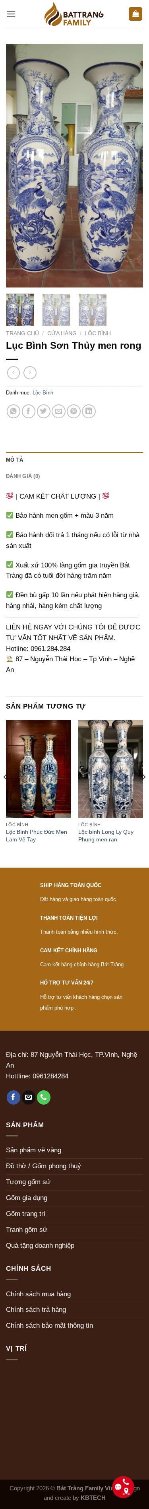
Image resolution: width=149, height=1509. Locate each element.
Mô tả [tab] (14, 460)
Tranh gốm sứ (26, 1229)
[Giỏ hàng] (136, 14)
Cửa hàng (62, 333)
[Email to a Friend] (59, 411)
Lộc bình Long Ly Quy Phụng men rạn (106, 836)
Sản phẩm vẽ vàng (33, 1150)
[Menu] (11, 14)
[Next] (130, 165)
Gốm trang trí (26, 1214)
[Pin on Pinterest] (74, 411)
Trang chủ (22, 333)
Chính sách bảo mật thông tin (49, 1325)
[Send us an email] (29, 1097)
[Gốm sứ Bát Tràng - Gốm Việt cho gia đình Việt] (74, 14)
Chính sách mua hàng (38, 1294)
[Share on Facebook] (29, 411)
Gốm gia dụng (26, 1198)
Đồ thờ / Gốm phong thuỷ (43, 1166)
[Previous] (19, 165)
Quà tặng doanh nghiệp (40, 1245)
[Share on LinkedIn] (89, 411)
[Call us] (44, 1097)
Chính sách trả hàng (36, 1309)
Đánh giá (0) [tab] (23, 476)
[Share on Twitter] (44, 411)
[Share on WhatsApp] (14, 411)
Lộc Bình (98, 333)
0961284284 (50, 1076)
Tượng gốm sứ (28, 1182)
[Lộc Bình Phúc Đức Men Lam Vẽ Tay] (38, 769)
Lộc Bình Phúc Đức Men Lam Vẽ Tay (36, 836)
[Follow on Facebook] (14, 1097)
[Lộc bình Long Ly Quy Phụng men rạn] (110, 769)
